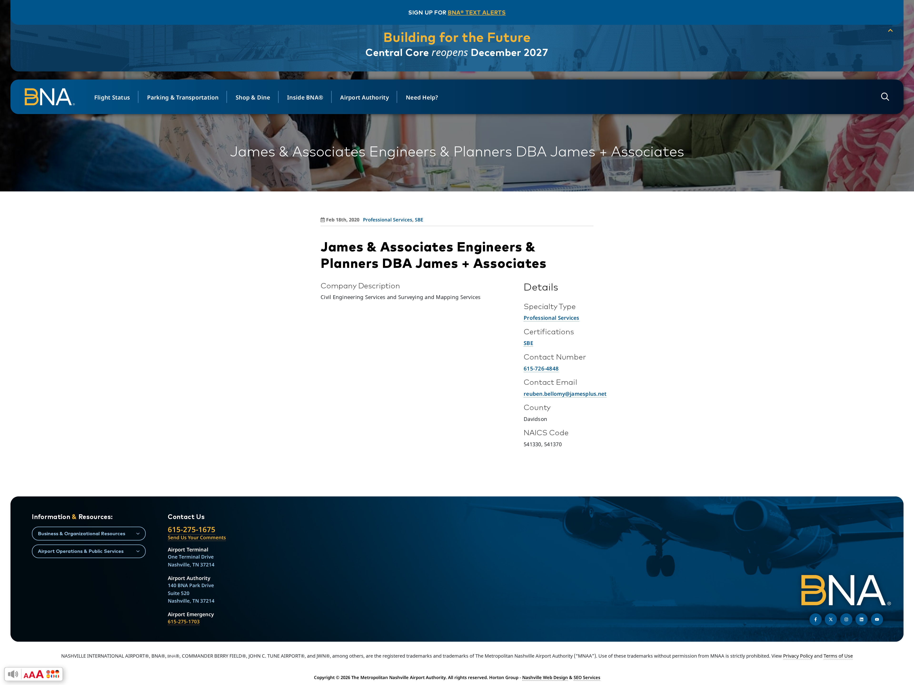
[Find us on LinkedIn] (861, 619)
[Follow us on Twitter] (831, 619)
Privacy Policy (798, 656)
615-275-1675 (191, 529)
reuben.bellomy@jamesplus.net (565, 393)
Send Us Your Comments (197, 537)
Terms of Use (838, 656)
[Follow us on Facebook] (816, 619)
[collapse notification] (890, 30)
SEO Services (587, 677)
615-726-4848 (541, 368)
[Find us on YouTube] (877, 619)
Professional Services (387, 219)
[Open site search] (885, 97)
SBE (419, 219)
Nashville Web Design (545, 677)
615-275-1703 (184, 621)
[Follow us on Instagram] (846, 619)
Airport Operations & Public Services (81, 551)
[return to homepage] (52, 96)
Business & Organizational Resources (81, 533)
